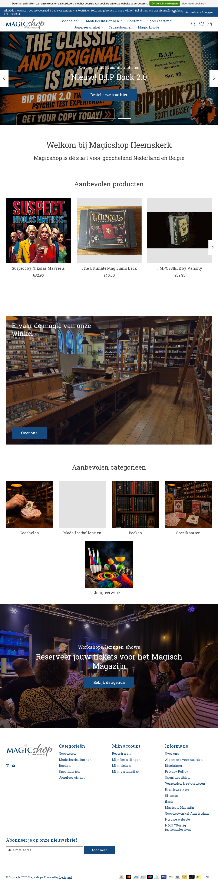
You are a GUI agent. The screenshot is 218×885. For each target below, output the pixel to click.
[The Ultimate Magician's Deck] (109, 230)
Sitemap (171, 796)
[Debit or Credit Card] (192, 877)
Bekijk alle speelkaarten (90, 94)
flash (169, 801)
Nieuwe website (177, 819)
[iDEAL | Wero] (198, 877)
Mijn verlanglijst (125, 772)
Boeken (135, 532)
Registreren (121, 753)
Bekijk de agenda (109, 682)
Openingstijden (177, 777)
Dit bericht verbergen (165, 3)
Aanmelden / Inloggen (199, 12)
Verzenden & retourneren (185, 783)
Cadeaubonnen (121, 27)
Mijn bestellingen (126, 760)
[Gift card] (177, 877)
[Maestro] (150, 877)
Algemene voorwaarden (184, 760)
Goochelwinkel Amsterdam (187, 813)
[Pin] (163, 877)
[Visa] (136, 877)
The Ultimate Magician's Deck (109, 268)
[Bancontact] (171, 877)
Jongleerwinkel (109, 592)
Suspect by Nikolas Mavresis (38, 268)
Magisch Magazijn (179, 807)
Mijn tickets (122, 766)
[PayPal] (185, 877)
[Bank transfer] (143, 877)
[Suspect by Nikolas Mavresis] (38, 230)
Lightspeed (65, 877)
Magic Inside (148, 27)
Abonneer (99, 850)
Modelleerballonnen (82, 532)
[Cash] (121, 877)
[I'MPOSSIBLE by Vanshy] (179, 230)
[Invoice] (156, 877)
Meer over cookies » (194, 3)
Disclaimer (173, 766)
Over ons (172, 753)
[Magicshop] (25, 24)
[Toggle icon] (193, 24)
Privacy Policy (176, 772)
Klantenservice (177, 789)
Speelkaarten (188, 532)
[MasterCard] (129, 877)
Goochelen (29, 532)
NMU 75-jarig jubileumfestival (178, 827)
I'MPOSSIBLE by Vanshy (179, 268)
